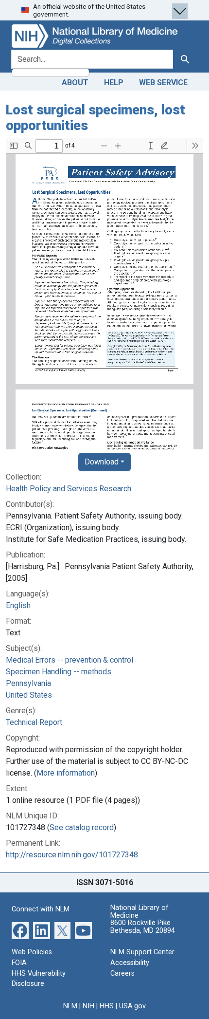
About (75, 82)
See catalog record (82, 827)
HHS (107, 1006)
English (18, 605)
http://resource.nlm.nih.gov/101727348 (72, 854)
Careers (122, 973)
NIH (88, 1006)
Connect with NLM (41, 909)
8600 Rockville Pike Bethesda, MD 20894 (142, 927)
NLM (70, 1006)
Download (102, 461)
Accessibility (129, 963)
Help (113, 82)
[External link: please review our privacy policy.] (20, 930)
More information (65, 773)
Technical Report (34, 722)
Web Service (163, 82)
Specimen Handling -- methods (58, 671)
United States (29, 695)
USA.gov (132, 1006)
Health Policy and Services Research (68, 488)
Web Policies (32, 952)
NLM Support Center (142, 952)
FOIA (19, 963)
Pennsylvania (28, 683)
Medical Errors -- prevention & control (69, 660)
